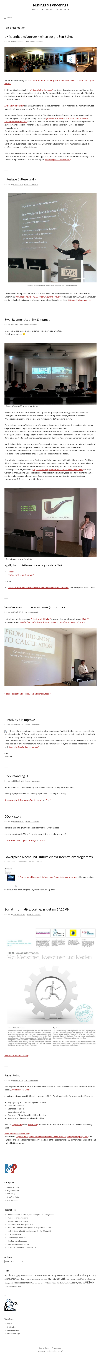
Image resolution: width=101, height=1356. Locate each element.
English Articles (13, 1190)
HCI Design (11, 1194)
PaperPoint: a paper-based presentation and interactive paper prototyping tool (52, 1136)
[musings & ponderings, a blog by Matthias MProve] (10, 1168)
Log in (9, 1324)
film (71, 1275)
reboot (34, 1283)
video (89, 1282)
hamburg (83, 1275)
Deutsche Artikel (13, 1187)
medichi (72, 1279)
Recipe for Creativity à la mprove (23, 747)
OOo (82, 1278)
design (54, 1275)
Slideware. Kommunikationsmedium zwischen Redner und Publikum (38, 587)
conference (38, 1275)
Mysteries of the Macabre (18, 1218)
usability (74, 1282)
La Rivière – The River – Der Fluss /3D (22, 1247)
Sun (58, 1283)
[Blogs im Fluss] (11, 1304)
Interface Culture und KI (20, 179)
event (67, 1275)
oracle (87, 1279)
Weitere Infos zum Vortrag (16, 1055)
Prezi (48, 800)
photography (8, 1283)
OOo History (12, 816)
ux (79, 1282)
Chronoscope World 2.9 (17, 1237)
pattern (92, 1279)
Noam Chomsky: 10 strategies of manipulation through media (31, 1214)
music (77, 1279)
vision (6, 1286)
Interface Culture (14, 1197)
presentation (26, 1282)
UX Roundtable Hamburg (41, 90)
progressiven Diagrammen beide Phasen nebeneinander (57, 469)
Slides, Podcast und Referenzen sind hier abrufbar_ (27, 693)
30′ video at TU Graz (20, 1089)
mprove (59, 1351)
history (92, 1275)
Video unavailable (14, 1234)
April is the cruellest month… (19, 1244)
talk (69, 1283)
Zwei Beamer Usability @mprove (27, 319)
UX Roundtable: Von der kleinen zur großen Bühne (39, 36)
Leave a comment (36, 41)
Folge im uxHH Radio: (40, 619)
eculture (61, 1275)
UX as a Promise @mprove (18, 1221)
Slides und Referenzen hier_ (80, 300)
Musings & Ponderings (50, 4)
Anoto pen (32, 1124)
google (75, 1275)
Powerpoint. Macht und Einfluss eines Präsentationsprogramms (48, 857)
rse (46, 1282)
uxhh (83, 1283)
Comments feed (13, 1330)
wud (19, 1286)
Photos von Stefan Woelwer (20, 574)
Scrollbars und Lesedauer (18, 1241)
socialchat (52, 1283)
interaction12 (29, 1279)
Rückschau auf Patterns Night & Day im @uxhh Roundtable (30, 1228)
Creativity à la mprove (19, 720)
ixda (45, 1279)
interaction (20, 1279)
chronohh (28, 1275)
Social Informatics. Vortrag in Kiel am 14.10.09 (36, 909)
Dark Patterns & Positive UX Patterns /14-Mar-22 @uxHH (29, 1231)
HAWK (84, 619)
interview (37, 1279)
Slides (10, 571)
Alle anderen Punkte (13, 105)
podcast (16, 1282)
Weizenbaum (12, 1286)
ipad (42, 1279)
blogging (17, 1275)
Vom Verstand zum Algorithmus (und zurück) (35, 607)
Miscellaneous (12, 1200)
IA (5, 1279)
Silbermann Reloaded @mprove (20, 1224)
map (67, 1279)
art (12, 1275)
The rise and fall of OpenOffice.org (19, 840)
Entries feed (12, 1327)
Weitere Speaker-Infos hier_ (57, 159)
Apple (7, 1275)
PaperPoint (12, 1075)
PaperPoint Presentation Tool (16, 1133)
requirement (40, 1283)
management (56, 1278)
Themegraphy (57, 1348)
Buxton (23, 1275)
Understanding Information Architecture (22, 800)
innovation (11, 1278)
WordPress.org (13, 1333)
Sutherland (64, 1283)
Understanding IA (16, 776)
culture (47, 1275)
